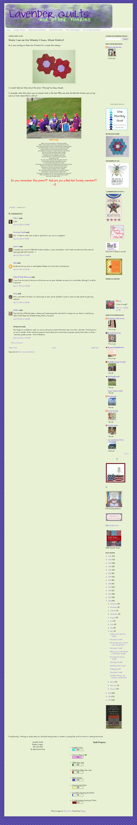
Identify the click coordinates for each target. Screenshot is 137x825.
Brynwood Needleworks (116, 347)
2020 (110, 577)
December (114, 604)
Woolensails (112, 396)
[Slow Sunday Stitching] (117, 238)
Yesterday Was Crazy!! (117, 666)
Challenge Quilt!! (115, 669)
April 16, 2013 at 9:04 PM (21, 225)
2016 (110, 590)
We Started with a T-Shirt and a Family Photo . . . (119, 644)
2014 (110, 597)
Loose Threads (113, 411)
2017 (110, 587)
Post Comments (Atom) (26, 352)
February (113, 685)
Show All (126, 454)
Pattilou (16, 310)
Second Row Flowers (56, 30)
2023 (110, 566)
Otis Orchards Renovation (91, 30)
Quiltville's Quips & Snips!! (117, 362)
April (112, 631)
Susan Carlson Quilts (115, 391)
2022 (110, 570)
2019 (110, 580)
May (111, 628)
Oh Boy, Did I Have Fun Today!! (118, 635)
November (114, 607)
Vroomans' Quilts (19, 232)
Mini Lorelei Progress (73, 30)
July (112, 621)
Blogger (83, 811)
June (112, 624)
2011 (109, 696)
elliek (15, 263)
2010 (110, 700)
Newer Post (13, 348)
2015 (110, 594)
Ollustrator (68, 811)
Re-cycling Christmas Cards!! (117, 658)
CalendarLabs (121, 104)
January (113, 689)
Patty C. (16, 218)
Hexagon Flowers (19, 30)
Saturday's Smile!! (116, 639)
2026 (110, 556)
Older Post (95, 348)
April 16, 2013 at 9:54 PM (21, 255)
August (113, 617)
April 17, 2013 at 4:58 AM (21, 286)
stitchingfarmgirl (114, 376)
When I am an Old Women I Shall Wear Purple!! (119, 652)
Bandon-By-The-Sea (114, 47)
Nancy (15, 293)
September (114, 614)
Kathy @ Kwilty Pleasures (22, 277)
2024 (110, 563)
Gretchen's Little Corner (116, 318)
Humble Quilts (113, 425)
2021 (110, 573)
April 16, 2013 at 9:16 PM (21, 239)
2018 (110, 584)
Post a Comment (17, 343)
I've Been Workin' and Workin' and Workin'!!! (118, 676)
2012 (110, 693)
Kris (119, 301)
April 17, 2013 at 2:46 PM (21, 302)
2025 (110, 559)
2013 (110, 601)
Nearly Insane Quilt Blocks (37, 30)
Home (9, 30)
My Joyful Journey (114, 333)
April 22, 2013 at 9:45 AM (21, 338)
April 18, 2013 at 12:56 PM (21, 319)
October (113, 611)
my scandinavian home (115, 440)
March (112, 682)
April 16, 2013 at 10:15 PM (21, 269)
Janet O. (16, 246)
